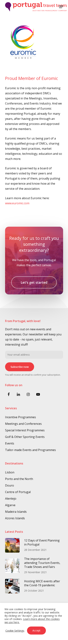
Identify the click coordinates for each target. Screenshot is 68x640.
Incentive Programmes (20, 417)
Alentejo (10, 499)
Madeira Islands (16, 512)
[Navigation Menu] (61, 7)
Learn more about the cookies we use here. (32, 620)
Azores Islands (15, 518)
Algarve (10, 505)
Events (9, 443)
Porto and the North (19, 479)
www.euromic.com (17, 203)
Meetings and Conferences (23, 424)
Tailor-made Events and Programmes (30, 450)
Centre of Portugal (18, 492)
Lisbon (9, 472)
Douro (9, 485)
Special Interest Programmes (25, 430)
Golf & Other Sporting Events (25, 437)
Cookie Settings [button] (14, 630)
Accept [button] (36, 630)
